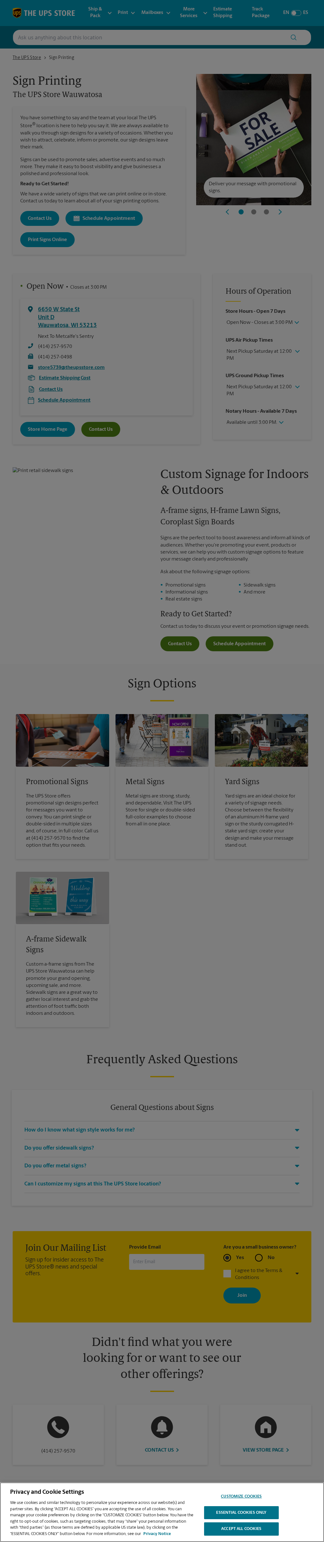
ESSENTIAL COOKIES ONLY (241, 1513)
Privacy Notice (157, 1534)
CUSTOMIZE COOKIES (241, 1496)
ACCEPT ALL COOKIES (241, 1529)
